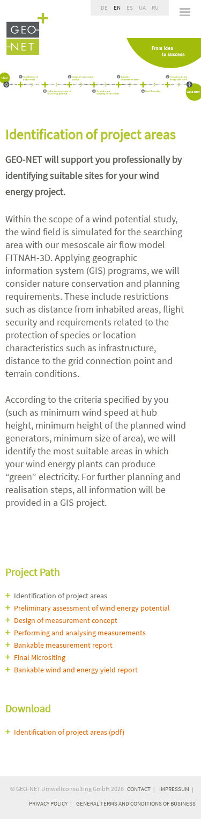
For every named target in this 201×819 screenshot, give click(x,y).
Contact (139, 789)
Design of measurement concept (65, 620)
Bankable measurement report (63, 645)
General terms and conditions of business (136, 803)
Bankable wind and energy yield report (76, 670)
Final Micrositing (39, 657)
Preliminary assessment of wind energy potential (92, 608)
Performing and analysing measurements (80, 632)
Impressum (174, 789)
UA (142, 7)
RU (155, 7)
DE (104, 7)
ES (129, 7)
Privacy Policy (48, 803)
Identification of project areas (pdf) (69, 732)
